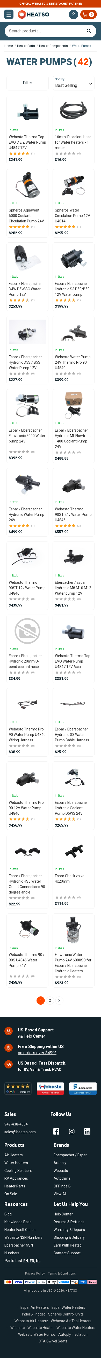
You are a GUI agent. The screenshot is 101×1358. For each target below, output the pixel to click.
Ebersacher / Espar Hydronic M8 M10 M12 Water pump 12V (73, 587)
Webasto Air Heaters (31, 1321)
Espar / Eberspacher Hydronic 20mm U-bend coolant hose (25, 661)
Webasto (61, 1171)
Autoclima (62, 1178)
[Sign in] (73, 14)
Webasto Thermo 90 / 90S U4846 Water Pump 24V (27, 960)
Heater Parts (14, 1186)
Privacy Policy (35, 1273)
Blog (8, 1214)
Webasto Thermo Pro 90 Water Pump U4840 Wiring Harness (27, 734)
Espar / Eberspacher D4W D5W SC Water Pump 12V (25, 289)
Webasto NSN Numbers (23, 1237)
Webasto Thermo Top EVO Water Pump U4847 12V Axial (72, 661)
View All (60, 1194)
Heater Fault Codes (19, 1230)
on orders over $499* (37, 1052)
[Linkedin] (87, 1131)
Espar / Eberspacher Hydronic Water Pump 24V (26, 514)
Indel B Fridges (34, 1314)
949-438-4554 (16, 1124)
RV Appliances (16, 1178)
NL (38, 1261)
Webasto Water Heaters (75, 1328)
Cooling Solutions (18, 1171)
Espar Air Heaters (34, 1307)
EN (25, 1261)
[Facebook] (56, 1131)
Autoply (60, 1163)
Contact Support (67, 1253)
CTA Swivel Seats (53, 1341)
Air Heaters (13, 1155)
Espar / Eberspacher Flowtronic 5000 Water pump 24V (27, 435)
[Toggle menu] (8, 14)
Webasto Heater (40, 1328)
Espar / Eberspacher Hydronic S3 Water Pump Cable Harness (72, 734)
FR (32, 1261)
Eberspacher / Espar (70, 1155)
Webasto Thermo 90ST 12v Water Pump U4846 (27, 587)
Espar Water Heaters (68, 1307)
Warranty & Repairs (69, 1230)
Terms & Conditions (62, 1273)
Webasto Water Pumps (37, 1334)
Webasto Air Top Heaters (71, 1321)
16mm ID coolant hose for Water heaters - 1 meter (73, 142)
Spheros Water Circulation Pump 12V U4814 (72, 215)
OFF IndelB (62, 1186)
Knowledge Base (18, 1222)
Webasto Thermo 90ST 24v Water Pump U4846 (73, 514)
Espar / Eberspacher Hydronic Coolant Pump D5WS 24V (71, 807)
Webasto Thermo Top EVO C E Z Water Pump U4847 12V (27, 142)
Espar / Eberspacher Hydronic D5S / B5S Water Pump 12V (25, 362)
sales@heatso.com (20, 1132)
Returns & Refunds (69, 1222)
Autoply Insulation (73, 1334)
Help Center (34, 1036)
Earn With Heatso (68, 1245)
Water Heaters (16, 1163)
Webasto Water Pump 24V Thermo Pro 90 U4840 (73, 362)
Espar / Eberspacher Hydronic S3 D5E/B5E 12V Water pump (72, 289)
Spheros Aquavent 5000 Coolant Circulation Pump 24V (26, 215)
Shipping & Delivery (69, 1237)
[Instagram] (71, 1131)
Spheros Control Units (66, 1314)
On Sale (10, 1194)
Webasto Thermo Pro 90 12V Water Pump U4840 (26, 807)
